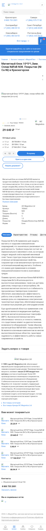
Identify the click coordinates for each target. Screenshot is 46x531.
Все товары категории (11, 403)
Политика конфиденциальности (13, 517)
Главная (4, 59)
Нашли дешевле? (12, 166)
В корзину (31, 153)
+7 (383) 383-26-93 (12, 36)
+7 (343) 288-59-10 (12, 28)
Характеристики (20, 235)
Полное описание (10, 202)
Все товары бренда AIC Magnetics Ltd (17, 405)
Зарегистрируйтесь (14, 49)
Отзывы (33, 235)
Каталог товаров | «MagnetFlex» (23, 59)
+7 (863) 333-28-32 (34, 36)
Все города (22, 41)
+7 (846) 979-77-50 (34, 20)
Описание (7, 235)
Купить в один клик (23, 159)
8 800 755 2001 (42, 4)
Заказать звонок (9, 490)
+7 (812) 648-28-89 (34, 28)
